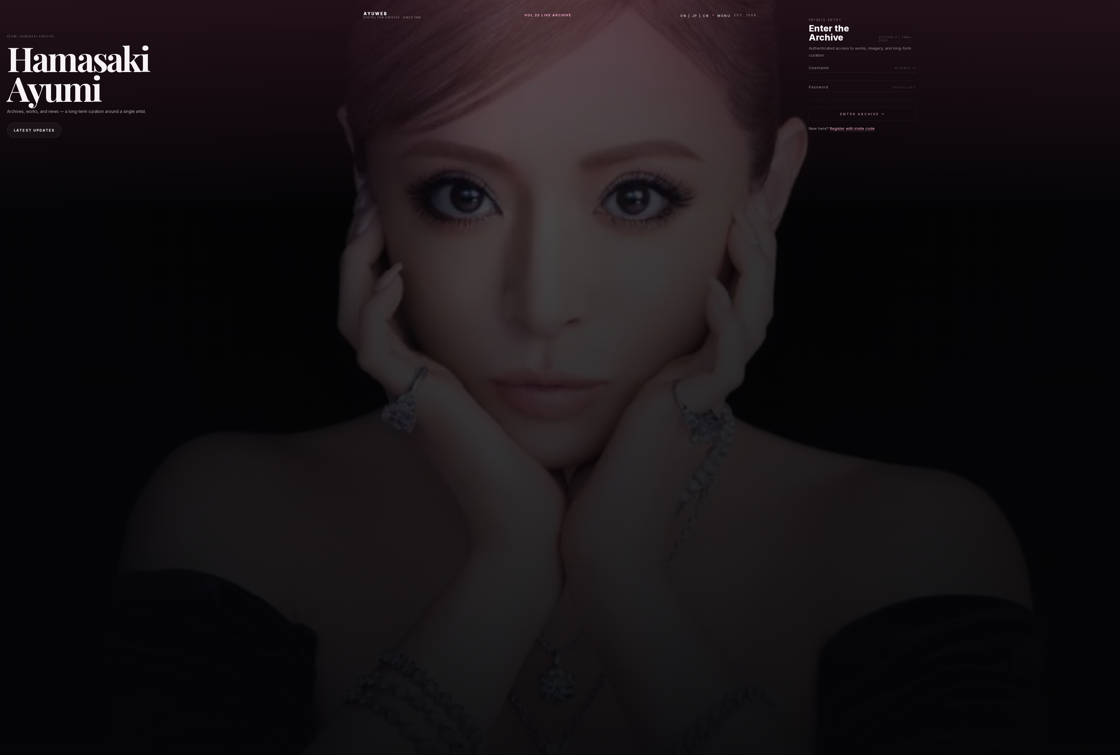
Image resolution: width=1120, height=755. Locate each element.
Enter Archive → (862, 114)
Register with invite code (852, 128)
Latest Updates (34, 130)
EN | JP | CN (694, 16)
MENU (723, 16)
